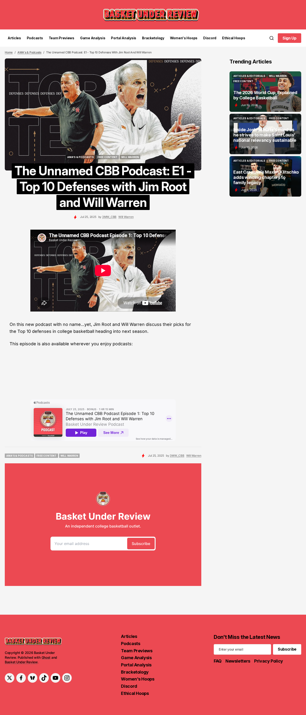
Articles (14, 38)
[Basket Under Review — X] (9, 678)
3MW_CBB (109, 217)
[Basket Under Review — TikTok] (44, 678)
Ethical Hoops (233, 38)
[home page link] (151, 15)
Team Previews (61, 38)
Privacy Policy (268, 661)
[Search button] (271, 38)
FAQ (218, 661)
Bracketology (153, 38)
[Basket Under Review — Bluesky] (32, 678)
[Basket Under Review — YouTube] (55, 678)
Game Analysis (92, 38)
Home (9, 52)
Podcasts (35, 38)
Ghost (46, 657)
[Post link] (265, 91)
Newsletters (237, 661)
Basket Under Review (21, 662)
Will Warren (125, 217)
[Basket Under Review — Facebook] (21, 678)
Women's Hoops (183, 38)
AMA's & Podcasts (29, 52)
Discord (209, 38)
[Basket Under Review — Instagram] (67, 678)
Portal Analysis (123, 38)
